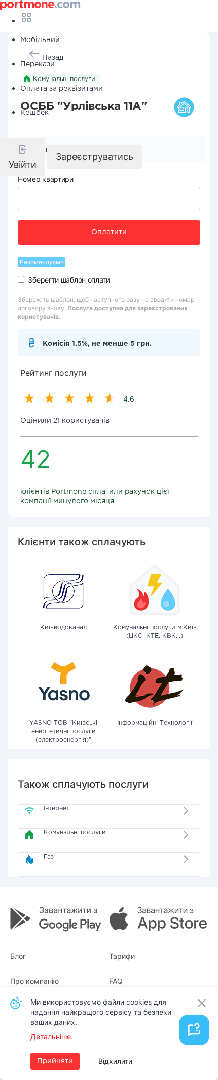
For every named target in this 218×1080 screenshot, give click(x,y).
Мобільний (40, 40)
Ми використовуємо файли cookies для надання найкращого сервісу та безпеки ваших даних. (100, 1011)
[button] (22, 157)
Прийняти (55, 1061)
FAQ (116, 981)
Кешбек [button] (34, 113)
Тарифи (122, 956)
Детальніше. (51, 1036)
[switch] (21, 279)
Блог (18, 956)
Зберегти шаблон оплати (69, 279)
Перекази (37, 64)
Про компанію (34, 981)
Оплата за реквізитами (61, 89)
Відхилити (115, 1061)
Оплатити (109, 232)
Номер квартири (46, 179)
